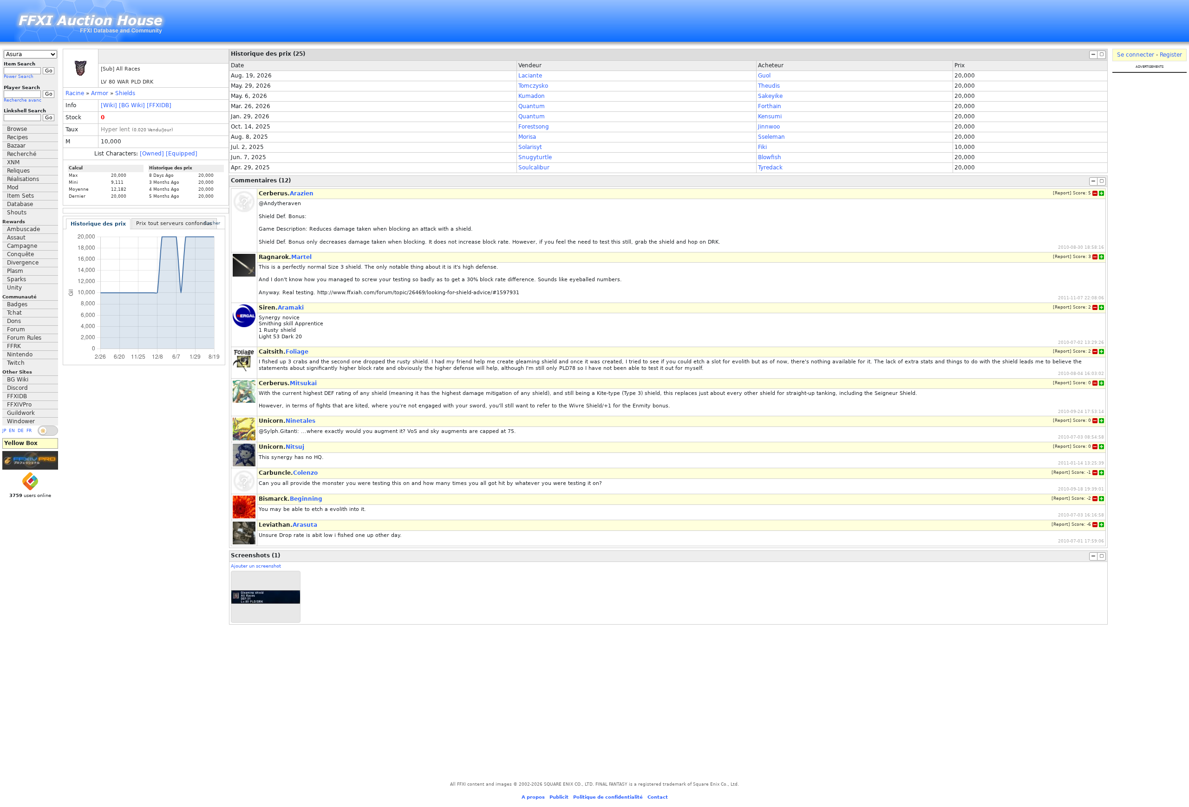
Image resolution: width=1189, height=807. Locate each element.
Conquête (20, 254)
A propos (533, 797)
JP (4, 430)
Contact (657, 797)
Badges (17, 304)
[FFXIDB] (159, 105)
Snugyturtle (535, 157)
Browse (17, 129)
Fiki (762, 147)
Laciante (530, 75)
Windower (21, 421)
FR (29, 430)
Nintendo (20, 354)
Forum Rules (24, 338)
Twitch (16, 363)
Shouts (16, 212)
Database (20, 204)
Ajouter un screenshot (256, 565)
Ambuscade (23, 229)
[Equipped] (181, 153)
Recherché (21, 154)
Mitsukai (303, 383)
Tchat (14, 313)
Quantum (531, 106)
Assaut (16, 237)
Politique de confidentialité (608, 797)
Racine (74, 93)
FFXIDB (17, 396)
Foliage (297, 352)
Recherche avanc (22, 100)
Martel (301, 257)
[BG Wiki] (132, 105)
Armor (99, 93)
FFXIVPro (19, 404)
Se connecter (1135, 55)
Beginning (306, 499)
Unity (14, 287)
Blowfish (769, 157)
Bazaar (16, 145)
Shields (125, 93)
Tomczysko (533, 86)
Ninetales (300, 421)
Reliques (18, 171)
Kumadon (531, 96)
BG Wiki (17, 379)
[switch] (48, 431)
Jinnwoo (769, 126)
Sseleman (771, 137)
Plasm (15, 271)
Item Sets (20, 196)
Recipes (17, 137)
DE (21, 430)
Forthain (769, 106)
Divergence (23, 262)
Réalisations (23, 179)
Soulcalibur (533, 167)
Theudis (769, 86)
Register (1171, 55)
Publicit (558, 797)
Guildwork (21, 413)
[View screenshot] (266, 597)
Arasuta (305, 525)
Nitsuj (295, 447)
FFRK (14, 346)
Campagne (22, 246)
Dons (14, 321)
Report (1062, 193)
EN (12, 430)
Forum (16, 329)
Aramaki (291, 307)
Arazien (302, 193)
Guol (764, 75)
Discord (17, 388)
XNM (13, 162)
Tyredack (770, 167)
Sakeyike (770, 96)
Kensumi (770, 116)
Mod (13, 187)
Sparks (16, 279)
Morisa (527, 137)
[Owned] (152, 153)
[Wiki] (109, 105)
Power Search (18, 76)
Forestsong (533, 126)
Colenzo (305, 473)
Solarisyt (530, 147)
